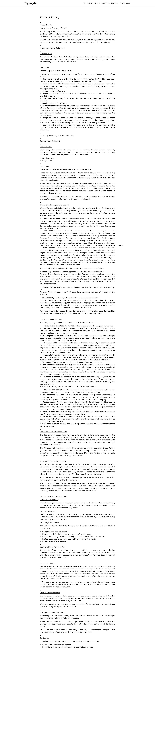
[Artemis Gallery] (31, 3)
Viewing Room (125, 3)
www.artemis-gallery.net (95, 122)
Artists (97, 3)
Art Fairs (114, 3)
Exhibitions (105, 3)
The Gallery (88, 3)
